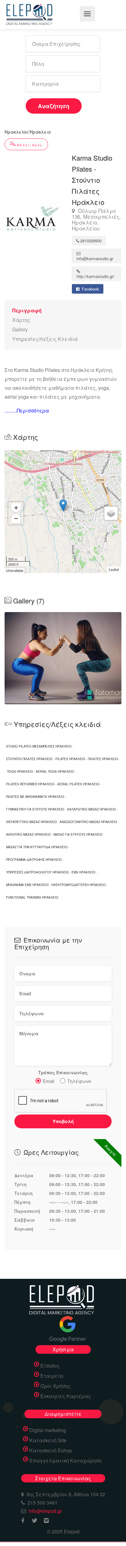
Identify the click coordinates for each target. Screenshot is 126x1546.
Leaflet (114, 569)
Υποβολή (63, 1121)
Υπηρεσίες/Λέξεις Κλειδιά (45, 338)
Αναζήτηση (53, 106)
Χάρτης (21, 319)
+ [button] (16, 507)
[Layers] (111, 513)
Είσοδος (50, 1365)
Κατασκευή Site (47, 1440)
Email (48, 1081)
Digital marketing (47, 1430)
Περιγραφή (27, 310)
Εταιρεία (51, 1375)
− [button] (16, 518)
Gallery (20, 329)
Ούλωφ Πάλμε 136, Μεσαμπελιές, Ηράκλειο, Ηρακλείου (96, 219)
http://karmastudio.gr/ (95, 276)
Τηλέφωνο (79, 1081)
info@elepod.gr (45, 1510)
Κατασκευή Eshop (50, 1450)
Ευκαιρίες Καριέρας (65, 1396)
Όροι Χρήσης (55, 1386)
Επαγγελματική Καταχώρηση (65, 1460)
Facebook (89, 289)
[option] (63, 658)
